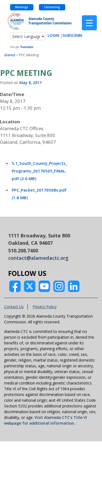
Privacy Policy (45, 306)
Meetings (21, 7)
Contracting (52, 7)
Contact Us (14, 306)
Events (9, 55)
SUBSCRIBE (73, 35)
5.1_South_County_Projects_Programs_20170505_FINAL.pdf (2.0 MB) (39, 170)
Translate (26, 47)
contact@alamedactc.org (38, 258)
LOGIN (53, 35)
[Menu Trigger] (89, 22)
